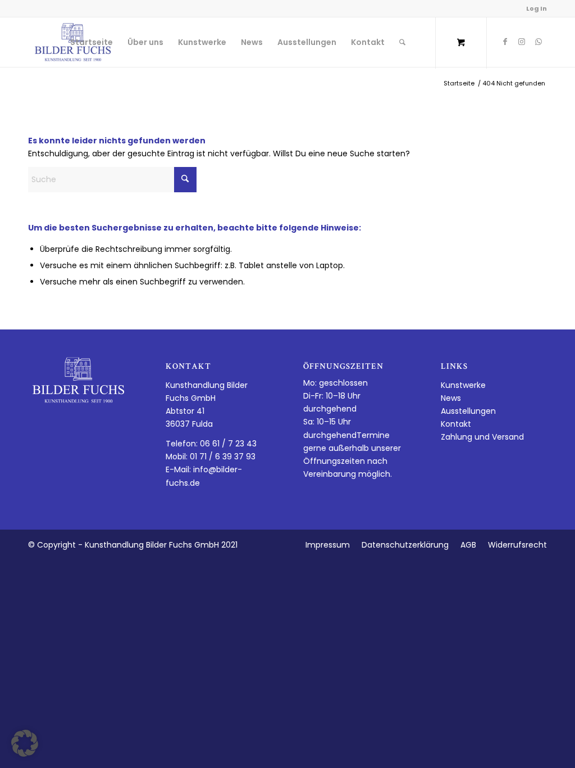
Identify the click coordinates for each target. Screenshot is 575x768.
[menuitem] (91, 42)
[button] (24, 743)
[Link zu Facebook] (504, 41)
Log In (536, 8)
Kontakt (456, 424)
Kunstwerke (463, 385)
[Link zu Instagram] (521, 41)
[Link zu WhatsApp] (538, 41)
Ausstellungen (468, 411)
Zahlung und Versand (482, 436)
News (451, 398)
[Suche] (402, 42)
